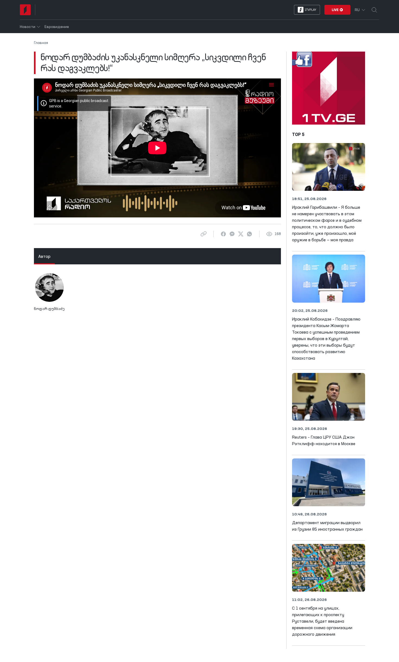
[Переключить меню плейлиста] (271, 84)
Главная (41, 43)
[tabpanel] (157, 294)
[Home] (25, 9)
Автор (44, 257)
